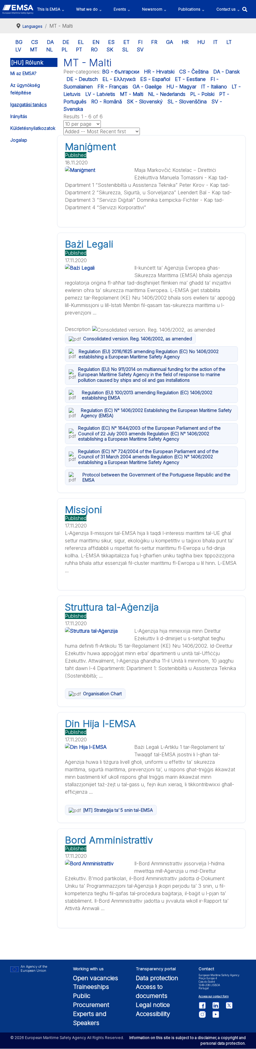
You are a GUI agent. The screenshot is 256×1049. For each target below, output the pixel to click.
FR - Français (112, 86)
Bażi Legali (89, 244)
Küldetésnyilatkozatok (32, 128)
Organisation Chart (102, 693)
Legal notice (153, 1005)
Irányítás (18, 116)
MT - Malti (131, 94)
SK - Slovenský (145, 101)
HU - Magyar (181, 86)
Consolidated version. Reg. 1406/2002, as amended (137, 338)
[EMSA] (17, 9)
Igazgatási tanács (28, 104)
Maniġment (90, 146)
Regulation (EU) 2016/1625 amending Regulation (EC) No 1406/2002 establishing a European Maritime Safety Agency (149, 354)
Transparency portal (156, 968)
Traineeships (91, 986)
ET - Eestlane (190, 79)
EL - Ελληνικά (118, 79)
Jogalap (18, 140)
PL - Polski (202, 94)
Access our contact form (214, 996)
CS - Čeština (194, 72)
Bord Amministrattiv (109, 840)
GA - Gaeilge (147, 86)
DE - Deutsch (82, 79)
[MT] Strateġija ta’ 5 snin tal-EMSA (118, 810)
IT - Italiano (214, 86)
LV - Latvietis (100, 94)
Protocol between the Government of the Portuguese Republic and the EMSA (156, 477)
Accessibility (153, 1014)
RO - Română (106, 101)
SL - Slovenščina (187, 101)
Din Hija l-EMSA (100, 723)
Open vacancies (95, 978)
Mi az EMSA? (23, 73)
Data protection (157, 978)
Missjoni (83, 509)
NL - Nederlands (166, 94)
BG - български (120, 72)
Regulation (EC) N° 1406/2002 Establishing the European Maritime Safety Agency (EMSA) (156, 413)
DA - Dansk (226, 72)
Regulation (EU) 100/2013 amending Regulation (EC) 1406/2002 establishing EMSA (147, 395)
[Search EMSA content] (245, 9)
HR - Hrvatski (159, 72)
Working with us (88, 968)
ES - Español (155, 79)
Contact (206, 968)
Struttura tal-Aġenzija (112, 607)
